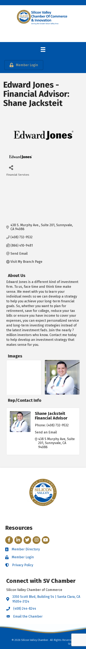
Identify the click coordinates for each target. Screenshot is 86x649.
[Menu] (43, 49)
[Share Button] (11, 167)
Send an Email (46, 432)
